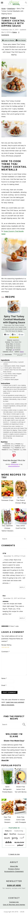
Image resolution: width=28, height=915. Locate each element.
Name (4, 678)
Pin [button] (14, 334)
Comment (5, 651)
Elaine (22, 351)
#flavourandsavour (13, 466)
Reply (22, 587)
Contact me (14, 902)
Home (3, 8)
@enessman (15, 464)
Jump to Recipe (9, 40)
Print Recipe (21, 40)
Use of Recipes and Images (14, 904)
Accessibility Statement (14, 871)
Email (3, 685)
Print (7, 334)
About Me (5, 760)
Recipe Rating (6, 645)
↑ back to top (14, 854)
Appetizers (11, 8)
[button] (10, 337)
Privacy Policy (14, 869)
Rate (21, 334)
